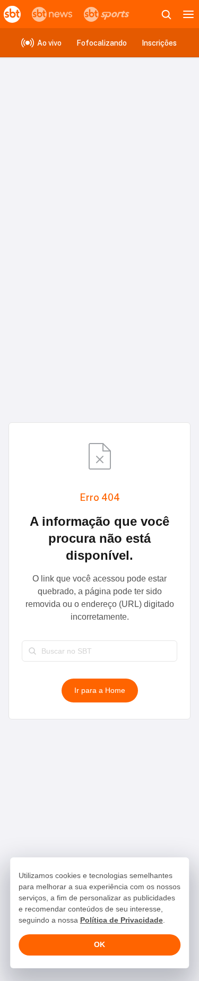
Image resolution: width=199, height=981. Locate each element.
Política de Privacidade (121, 920)
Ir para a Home (99, 690)
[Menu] (188, 14)
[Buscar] (32, 651)
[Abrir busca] (166, 14)
